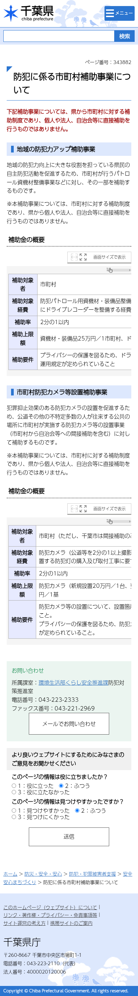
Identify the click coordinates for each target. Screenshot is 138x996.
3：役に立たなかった (44, 792)
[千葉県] (28, 13)
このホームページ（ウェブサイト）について (50, 907)
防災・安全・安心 (43, 873)
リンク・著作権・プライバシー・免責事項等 (50, 915)
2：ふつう (77, 786)
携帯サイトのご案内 (71, 923)
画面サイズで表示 (109, 257)
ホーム (10, 873)
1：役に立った (36, 786)
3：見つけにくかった (44, 817)
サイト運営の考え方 (24, 923)
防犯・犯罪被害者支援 (92, 873)
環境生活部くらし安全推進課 (73, 682)
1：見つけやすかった (44, 810)
